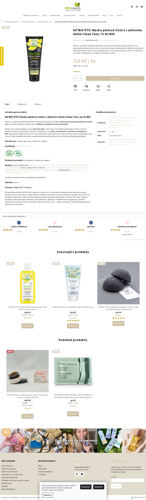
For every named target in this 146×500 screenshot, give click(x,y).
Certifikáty (42, 475)
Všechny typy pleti (120, 144)
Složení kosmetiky (45, 472)
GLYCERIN (41, 165)
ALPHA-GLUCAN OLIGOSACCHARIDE (61, 168)
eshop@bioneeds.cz (82, 467)
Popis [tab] (7, 104)
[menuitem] (31, 15)
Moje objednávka (8, 489)
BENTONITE (14, 168)
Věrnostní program (9, 469)
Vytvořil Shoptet (139, 497)
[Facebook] (77, 474)
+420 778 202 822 (81, 470)
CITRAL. (26, 173)
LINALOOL (18, 173)
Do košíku (116, 78)
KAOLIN (33, 165)
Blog (40, 466)
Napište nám (7, 483)
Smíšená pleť (125, 142)
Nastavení (47, 495)
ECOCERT (19, 146)
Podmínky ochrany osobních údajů (15, 480)
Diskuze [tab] (38, 104)
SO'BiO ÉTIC (77, 26)
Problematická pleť (128, 140)
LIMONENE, (9, 173)
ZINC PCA (80, 168)
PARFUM (54, 170)
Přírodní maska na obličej (119, 118)
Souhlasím (99, 487)
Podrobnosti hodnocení (108, 40)
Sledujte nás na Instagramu (75, 440)
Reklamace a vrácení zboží (12, 475)
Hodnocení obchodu (10, 472)
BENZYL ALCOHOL (78, 170)
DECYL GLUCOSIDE (42, 170)
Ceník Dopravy (7, 466)
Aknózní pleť (114, 140)
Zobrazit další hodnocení (134, 240)
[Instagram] (82, 474)
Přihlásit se (116, 486)
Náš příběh (42, 469)
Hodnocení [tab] (22, 104)
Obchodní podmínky (10, 477)
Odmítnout (86, 487)
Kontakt (5, 486)
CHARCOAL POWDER (70, 165)
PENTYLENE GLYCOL (53, 165)
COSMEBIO (28, 146)
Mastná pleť (114, 142)
